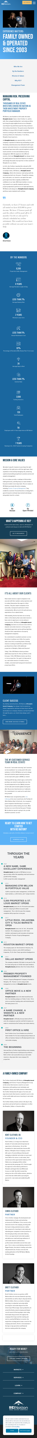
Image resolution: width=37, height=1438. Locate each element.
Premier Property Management (17, 488)
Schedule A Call (18, 839)
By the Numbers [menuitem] (18, 71)
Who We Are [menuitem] (18, 67)
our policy (17, 1426)
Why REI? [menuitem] (18, 80)
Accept (12, 1430)
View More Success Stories (14, 722)
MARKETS (17, 1369)
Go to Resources (18, 533)
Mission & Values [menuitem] (18, 76)
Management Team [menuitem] (18, 85)
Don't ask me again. (25, 1430)
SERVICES (18, 1377)
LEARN (17, 1385)
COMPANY (17, 1393)
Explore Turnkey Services (18, 1358)
